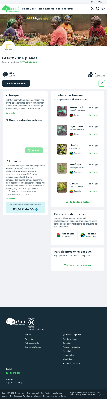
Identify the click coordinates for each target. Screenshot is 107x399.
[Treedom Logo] (11, 8)
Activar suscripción (32, 343)
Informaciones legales (35, 393)
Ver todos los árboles (78, 202)
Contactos (67, 343)
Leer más (10, 113)
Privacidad (67, 351)
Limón (73, 145)
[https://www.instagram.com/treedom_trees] (11, 373)
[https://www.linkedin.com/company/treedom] (18, 373)
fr (19, 383)
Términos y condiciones (53, 393)
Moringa (75, 164)
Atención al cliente (70, 339)
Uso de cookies (68, 355)
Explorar (36, 150)
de (15, 383)
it (6, 383)
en (11, 383)
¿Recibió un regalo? (16, 83)
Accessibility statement (71, 363)
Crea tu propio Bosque (33, 347)
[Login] (92, 8)
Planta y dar (29, 339)
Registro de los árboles (71, 347)
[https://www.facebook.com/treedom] (7, 373)
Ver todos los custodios (77, 265)
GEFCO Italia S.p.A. (29, 62)
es (24, 383)
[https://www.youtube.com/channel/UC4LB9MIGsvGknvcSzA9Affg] (14, 373)
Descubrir (93, 115)
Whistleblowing (68, 359)
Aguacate (76, 126)
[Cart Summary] (103, 8)
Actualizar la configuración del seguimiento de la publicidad (44, 396)
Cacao (73, 183)
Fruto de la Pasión (77, 107)
